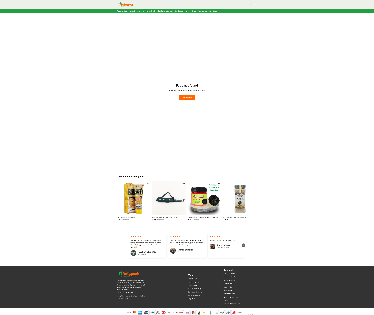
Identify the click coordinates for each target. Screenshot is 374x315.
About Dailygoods (229, 273)
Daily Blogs (191, 299)
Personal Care (192, 278)
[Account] (251, 4)
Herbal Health (192, 285)
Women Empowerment (231, 297)
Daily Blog (227, 300)
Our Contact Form (229, 293)
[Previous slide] (155, 198)
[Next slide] (183, 198)
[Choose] (183, 212)
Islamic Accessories (194, 295)
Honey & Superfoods (194, 282)
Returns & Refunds (229, 280)
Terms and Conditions (230, 277)
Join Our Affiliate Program (232, 303)
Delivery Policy (228, 283)
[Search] (246, 4)
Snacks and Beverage (195, 292)
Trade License (228, 290)
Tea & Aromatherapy (194, 288)
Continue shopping (187, 97)
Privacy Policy (228, 287)
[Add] (148, 212)
